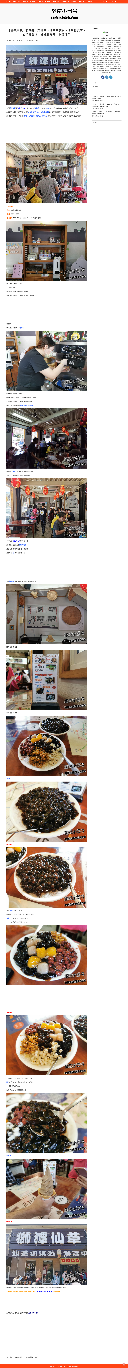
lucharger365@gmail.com (44, 1291)
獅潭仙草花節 (21, 108)
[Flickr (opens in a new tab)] (112, 1)
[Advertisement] (46, 131)
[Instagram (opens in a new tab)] (110, 1)
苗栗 (37, 41)
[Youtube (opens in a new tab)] (115, 1)
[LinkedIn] (111, 77)
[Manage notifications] (124, 1364)
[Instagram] (106, 77)
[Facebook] (102, 77)
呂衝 (10, 41)
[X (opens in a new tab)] (103, 1)
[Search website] (120, 2)
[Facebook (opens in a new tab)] (107, 1)
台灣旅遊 (31, 41)
